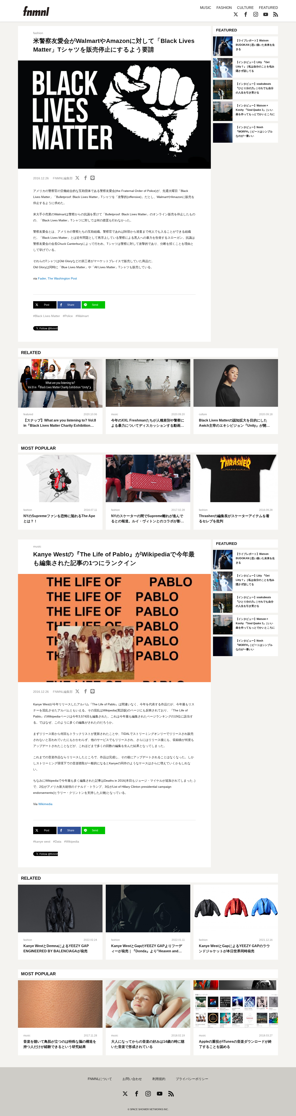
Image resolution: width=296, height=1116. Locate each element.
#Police (68, 316)
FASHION (224, 8)
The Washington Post (62, 278)
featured (28, 414)
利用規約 (158, 1079)
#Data (57, 841)
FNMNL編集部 (63, 178)
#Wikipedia (71, 841)
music (114, 414)
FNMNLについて (100, 1079)
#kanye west (41, 841)
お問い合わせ (132, 1079)
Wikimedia (45, 804)
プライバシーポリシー (192, 1079)
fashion (38, 33)
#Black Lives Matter (46, 316)
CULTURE (245, 8)
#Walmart (82, 316)
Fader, (42, 278)
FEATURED (268, 8)
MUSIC (205, 8)
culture (203, 414)
